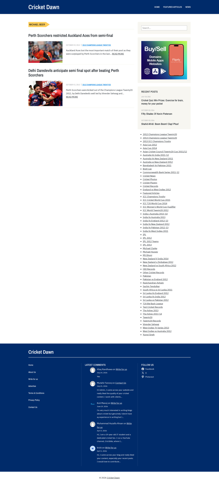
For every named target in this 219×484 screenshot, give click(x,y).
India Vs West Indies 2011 (155, 231)
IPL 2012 (147, 238)
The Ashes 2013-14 (152, 314)
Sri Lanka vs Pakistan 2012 (156, 300)
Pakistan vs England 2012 (155, 279)
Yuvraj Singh (149, 334)
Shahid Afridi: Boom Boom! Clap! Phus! (160, 124)
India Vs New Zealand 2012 (156, 224)
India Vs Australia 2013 (154, 217)
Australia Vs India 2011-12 (156, 155)
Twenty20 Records (152, 320)
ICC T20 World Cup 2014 (155, 203)
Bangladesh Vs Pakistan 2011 (157, 165)
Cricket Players (150, 182)
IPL (144, 234)
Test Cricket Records (153, 307)
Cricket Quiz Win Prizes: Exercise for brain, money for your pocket (162, 102)
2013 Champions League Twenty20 (160, 138)
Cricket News (149, 175)
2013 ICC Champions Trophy (157, 141)
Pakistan (147, 276)
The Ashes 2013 (150, 310)
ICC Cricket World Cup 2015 (156, 200)
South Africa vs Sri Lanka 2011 (157, 289)
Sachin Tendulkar (151, 286)
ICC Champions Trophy (154, 196)
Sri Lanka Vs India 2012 (154, 296)
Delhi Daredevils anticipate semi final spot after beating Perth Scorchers (73, 72)
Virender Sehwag (151, 324)
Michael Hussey (150, 251)
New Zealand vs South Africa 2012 (159, 265)
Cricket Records (150, 186)
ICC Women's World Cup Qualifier (159, 206)
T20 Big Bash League (153, 303)
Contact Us (120, 383)
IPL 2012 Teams (151, 241)
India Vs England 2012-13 (155, 220)
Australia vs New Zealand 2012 (158, 162)
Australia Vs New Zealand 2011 (158, 158)
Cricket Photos (150, 179)
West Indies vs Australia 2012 (157, 331)
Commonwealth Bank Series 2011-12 (161, 172)
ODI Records (149, 269)
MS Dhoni (147, 255)
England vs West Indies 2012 (157, 189)
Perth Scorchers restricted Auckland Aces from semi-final (70, 35)
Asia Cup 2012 (150, 144)
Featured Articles (151, 193)
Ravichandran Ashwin (153, 282)
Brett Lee (147, 169)
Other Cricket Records (153, 272)
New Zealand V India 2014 (155, 258)
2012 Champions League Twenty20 (97, 45)
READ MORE (118, 53)
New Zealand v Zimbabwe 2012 (158, 262)
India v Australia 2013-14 (155, 213)
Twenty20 (147, 317)
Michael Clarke (150, 248)
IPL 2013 (147, 244)
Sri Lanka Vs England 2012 (156, 293)
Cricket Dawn (43, 7)
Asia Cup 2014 (150, 148)
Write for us (121, 369)
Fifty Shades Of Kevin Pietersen (156, 113)
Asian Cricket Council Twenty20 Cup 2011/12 (165, 151)
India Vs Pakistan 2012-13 (155, 227)
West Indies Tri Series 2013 (156, 327)
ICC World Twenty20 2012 (155, 210)
